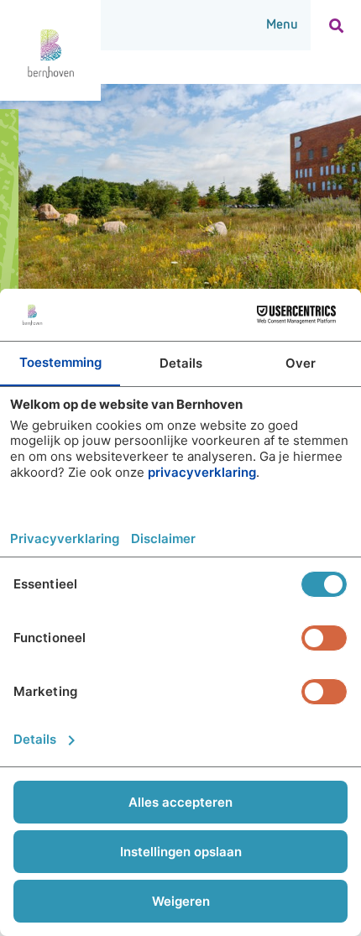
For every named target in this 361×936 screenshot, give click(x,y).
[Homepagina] (50, 50)
